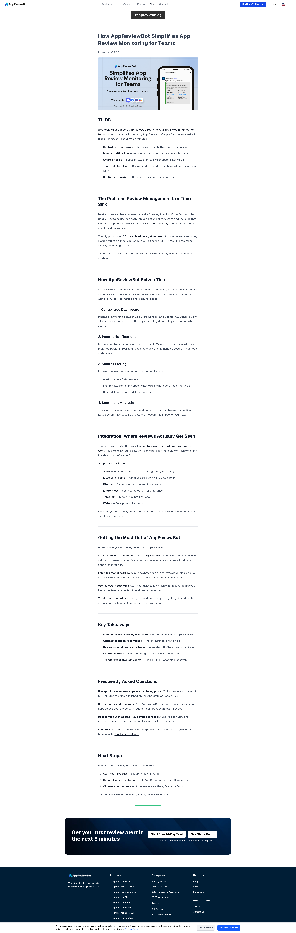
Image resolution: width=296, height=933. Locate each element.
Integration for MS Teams (123, 887)
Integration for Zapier (120, 907)
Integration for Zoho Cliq (122, 913)
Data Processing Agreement (165, 892)
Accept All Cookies (229, 928)
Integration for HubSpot (121, 918)
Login (273, 4)
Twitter (196, 906)
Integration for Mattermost (123, 892)
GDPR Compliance (160, 897)
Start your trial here (127, 734)
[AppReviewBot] (16, 4)
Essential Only (206, 928)
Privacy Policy (158, 881)
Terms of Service (160, 887)
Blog (152, 4)
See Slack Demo (202, 834)
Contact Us (198, 912)
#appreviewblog (148, 15)
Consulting (198, 892)
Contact (163, 4)
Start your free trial (115, 773)
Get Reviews (157, 909)
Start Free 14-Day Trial (253, 4)
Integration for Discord (121, 897)
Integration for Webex (120, 902)
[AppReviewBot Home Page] (79, 875)
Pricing (141, 4)
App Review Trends (161, 914)
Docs (195, 887)
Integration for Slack (120, 881)
